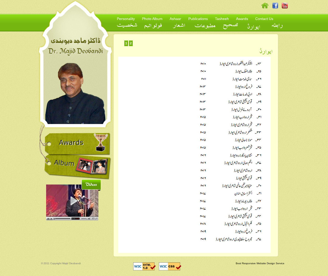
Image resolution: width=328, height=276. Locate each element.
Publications (198, 19)
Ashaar (175, 19)
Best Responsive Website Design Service (260, 263)
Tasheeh (222, 19)
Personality (126, 19)
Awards (242, 19)
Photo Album (152, 19)
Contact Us (264, 19)
